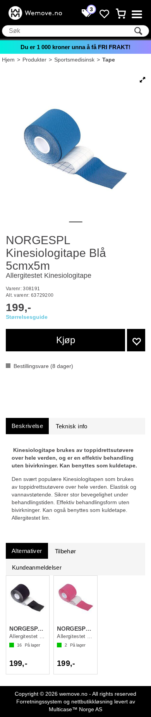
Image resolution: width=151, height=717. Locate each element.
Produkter (34, 59)
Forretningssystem (39, 701)
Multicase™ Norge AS (75, 709)
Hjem (8, 59)
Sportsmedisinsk (74, 59)
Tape (108, 59)
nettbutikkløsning (92, 701)
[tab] (27, 426)
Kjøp (65, 340)
